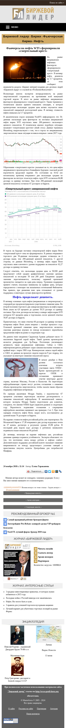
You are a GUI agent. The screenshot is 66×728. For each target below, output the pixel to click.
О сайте (11, 708)
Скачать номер (45, 552)
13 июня (48, 655)
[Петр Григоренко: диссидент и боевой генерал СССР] (17, 675)
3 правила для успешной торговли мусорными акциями (29, 605)
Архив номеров (45, 557)
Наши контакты (33, 714)
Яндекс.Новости (49, 650)
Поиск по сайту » (57, 3)
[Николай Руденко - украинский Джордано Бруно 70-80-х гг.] (17, 644)
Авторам (54, 708)
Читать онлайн (45, 548)
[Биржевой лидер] (33, 20)
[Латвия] (48, 642)
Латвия (49, 645)
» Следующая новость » (33, 507)
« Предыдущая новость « (33, 493)
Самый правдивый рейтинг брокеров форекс (28, 520)
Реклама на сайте (26, 708)
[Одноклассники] (53, 471)
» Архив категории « (33, 500)
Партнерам (43, 561)
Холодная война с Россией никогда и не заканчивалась (29, 598)
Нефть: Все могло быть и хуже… (20, 601)
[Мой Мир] (57, 471)
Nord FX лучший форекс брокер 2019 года (26, 532)
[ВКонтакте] (46, 471)
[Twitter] (49, 471)
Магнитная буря (17, 655)
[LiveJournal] (60, 471)
